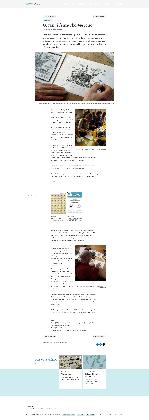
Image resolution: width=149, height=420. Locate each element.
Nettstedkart (81, 414)
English (119, 4)
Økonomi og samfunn (94, 4)
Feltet (66, 4)
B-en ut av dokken (50, 16)
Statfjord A (47, 20)
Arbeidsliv (81, 4)
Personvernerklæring (68, 414)
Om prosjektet (90, 414)
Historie (106, 4)
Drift (73, 4)
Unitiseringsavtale (98, 16)
